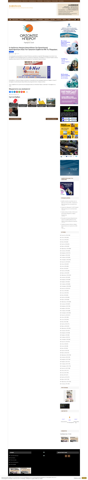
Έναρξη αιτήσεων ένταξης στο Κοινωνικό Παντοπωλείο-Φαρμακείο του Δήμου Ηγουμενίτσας (69, 213)
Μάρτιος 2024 (64, 299)
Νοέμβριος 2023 (64, 308)
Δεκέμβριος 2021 (64, 359)
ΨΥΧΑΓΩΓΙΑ (59, 19)
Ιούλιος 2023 (63, 317)
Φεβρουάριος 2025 (65, 275)
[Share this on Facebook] (10, 92)
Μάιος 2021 (63, 374)
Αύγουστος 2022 (64, 341)
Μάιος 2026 (63, 241)
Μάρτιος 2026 (64, 246)
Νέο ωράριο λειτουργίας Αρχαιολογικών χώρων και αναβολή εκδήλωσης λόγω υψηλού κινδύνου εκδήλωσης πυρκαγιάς (69, 220)
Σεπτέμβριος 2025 (64, 259)
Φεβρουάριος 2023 (65, 328)
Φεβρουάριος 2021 (65, 381)
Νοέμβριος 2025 (64, 255)
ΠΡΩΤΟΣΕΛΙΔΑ (13, 464)
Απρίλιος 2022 (64, 350)
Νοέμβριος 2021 (64, 361)
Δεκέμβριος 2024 (64, 279)
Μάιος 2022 (63, 348)
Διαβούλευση (15, 6)
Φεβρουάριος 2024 (65, 301)
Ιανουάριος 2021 (64, 383)
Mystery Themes (36, 478)
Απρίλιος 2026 (64, 244)
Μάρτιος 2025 (64, 272)
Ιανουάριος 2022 (64, 357)
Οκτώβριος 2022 (64, 337)
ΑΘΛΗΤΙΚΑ (47, 19)
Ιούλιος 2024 (63, 290)
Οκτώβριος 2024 (64, 284)
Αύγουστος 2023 (64, 315)
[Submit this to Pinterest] (17, 92)
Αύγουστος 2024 (64, 288)
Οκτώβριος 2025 (64, 257)
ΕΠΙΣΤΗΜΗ (53, 19)
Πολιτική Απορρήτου (14, 462)
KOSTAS (17, 53)
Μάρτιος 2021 (64, 379)
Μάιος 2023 (63, 321)
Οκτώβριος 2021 (64, 363)
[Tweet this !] (12, 92)
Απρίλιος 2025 (64, 270)
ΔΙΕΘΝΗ (64, 19)
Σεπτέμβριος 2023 (64, 312)
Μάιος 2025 (63, 268)
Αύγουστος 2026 (64, 235)
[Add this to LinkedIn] (15, 92)
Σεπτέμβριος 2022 (64, 339)
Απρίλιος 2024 (64, 297)
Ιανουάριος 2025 (64, 277)
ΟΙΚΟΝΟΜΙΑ (34, 19)
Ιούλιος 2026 (63, 237)
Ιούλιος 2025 (63, 264)
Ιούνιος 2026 (63, 239)
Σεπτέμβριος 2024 (64, 286)
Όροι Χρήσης (12, 457)
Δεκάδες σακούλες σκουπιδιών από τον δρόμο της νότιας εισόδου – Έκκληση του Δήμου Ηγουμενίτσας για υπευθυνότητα (69, 203)
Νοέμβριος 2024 (64, 281)
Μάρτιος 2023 (64, 326)
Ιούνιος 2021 (63, 372)
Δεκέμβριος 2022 (64, 332)
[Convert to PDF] (22, 92)
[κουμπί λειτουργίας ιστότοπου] (76, 19)
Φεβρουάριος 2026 (65, 248)
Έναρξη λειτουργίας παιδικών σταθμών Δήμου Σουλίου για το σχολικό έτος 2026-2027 (69, 226)
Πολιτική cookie (13, 460)
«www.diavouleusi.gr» (14, 455)
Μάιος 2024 (63, 295)
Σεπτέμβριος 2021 (64, 366)
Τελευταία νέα (15, 19)
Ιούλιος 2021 (63, 370)
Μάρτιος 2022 (64, 352)
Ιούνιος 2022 (63, 346)
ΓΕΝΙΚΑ (69, 19)
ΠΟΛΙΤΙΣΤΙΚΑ (27, 19)
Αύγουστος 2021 (64, 368)
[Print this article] (19, 92)
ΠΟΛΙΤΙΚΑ (21, 19)
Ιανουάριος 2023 (64, 330)
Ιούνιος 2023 (63, 319)
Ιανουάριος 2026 (64, 250)
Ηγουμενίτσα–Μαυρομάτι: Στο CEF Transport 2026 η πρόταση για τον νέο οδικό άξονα (69, 208)
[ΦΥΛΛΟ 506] (72, 401)
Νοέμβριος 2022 (64, 335)
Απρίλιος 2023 (64, 323)
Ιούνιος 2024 (63, 292)
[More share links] (24, 92)
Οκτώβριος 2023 (64, 310)
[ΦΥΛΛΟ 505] (67, 401)
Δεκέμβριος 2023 (64, 306)
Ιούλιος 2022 (63, 343)
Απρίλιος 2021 (64, 377)
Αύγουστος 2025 (64, 261)
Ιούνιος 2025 (63, 266)
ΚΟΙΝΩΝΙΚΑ (41, 19)
